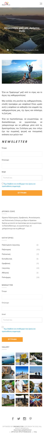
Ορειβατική (6, 263)
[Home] (8, 50)
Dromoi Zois (18, 426)
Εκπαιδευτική (7, 259)
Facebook (13, 418)
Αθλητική (5, 272)
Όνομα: (4, 148)
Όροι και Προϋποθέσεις (21, 432)
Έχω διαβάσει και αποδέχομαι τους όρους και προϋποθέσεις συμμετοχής (18, 185)
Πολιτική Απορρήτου (23, 430)
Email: (4, 172)
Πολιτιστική (6, 254)
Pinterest (31, 418)
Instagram (25, 418)
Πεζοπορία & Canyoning (11, 245)
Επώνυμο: (5, 160)
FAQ (35, 432)
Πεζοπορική (6, 249)
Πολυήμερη (6, 277)
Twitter (19, 418)
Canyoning (6, 268)
